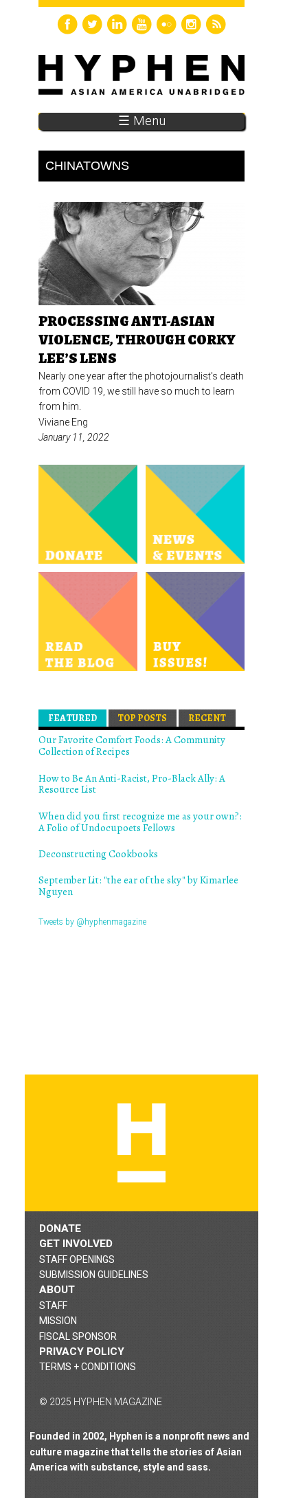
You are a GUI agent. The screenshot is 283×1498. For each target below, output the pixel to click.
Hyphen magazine (141, 1142)
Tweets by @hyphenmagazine (92, 922)
